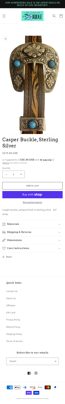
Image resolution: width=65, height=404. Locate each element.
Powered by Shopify (42, 398)
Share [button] (9, 256)
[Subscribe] (55, 361)
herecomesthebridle (28, 398)
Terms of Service (14, 341)
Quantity (6, 168)
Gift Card (10, 312)
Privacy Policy (13, 319)
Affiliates (10, 305)
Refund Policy (13, 326)
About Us (11, 298)
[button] (3, 15)
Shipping (5, 163)
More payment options (32, 202)
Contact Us (12, 291)
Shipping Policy (14, 334)
